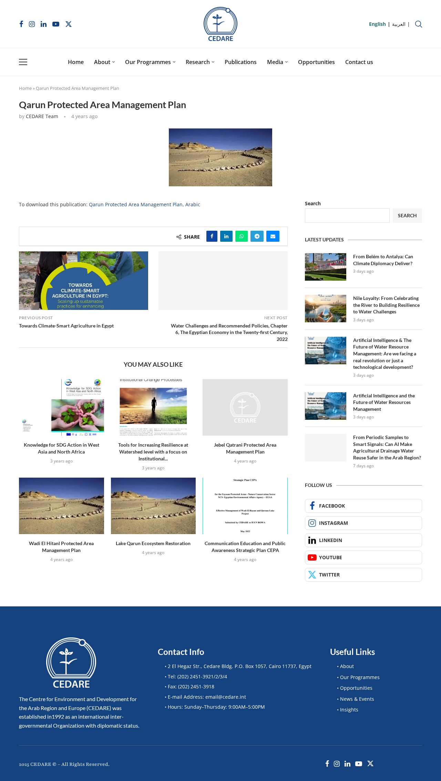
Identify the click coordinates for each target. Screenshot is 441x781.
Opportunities (316, 62)
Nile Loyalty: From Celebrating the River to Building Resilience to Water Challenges (386, 304)
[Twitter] (68, 24)
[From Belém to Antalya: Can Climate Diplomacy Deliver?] (325, 267)
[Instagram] (32, 24)
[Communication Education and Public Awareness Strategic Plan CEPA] (245, 506)
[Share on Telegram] (257, 236)
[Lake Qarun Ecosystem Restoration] (153, 506)
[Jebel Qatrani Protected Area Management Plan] (245, 407)
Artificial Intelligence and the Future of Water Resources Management (384, 402)
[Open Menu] (23, 62)
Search (313, 203)
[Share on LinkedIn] (226, 236)
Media (275, 62)
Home (76, 62)
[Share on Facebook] (211, 236)
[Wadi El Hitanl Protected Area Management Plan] (61, 506)
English (377, 24)
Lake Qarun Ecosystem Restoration (153, 543)
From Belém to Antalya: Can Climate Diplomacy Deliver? (383, 259)
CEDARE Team (42, 116)
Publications (241, 62)
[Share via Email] (272, 236)
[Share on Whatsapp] (241, 236)
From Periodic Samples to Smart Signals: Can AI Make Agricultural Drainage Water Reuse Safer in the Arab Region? (387, 447)
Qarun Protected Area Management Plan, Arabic (144, 204)
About (102, 62)
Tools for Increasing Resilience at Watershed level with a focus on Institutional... (153, 451)
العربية (399, 24)
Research (198, 62)
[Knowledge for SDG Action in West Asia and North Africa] (61, 407)
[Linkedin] (43, 24)
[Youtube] (56, 24)
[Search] (418, 24)
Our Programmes (148, 62)
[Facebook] (21, 24)
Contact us (359, 62)
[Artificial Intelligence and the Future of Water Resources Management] (325, 406)
